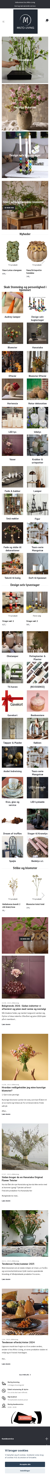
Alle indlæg (24, 1375)
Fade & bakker (12, 491)
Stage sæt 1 (8, 621)
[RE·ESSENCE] (37, 686)
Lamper (37, 491)
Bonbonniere (37, 715)
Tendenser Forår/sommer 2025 (18, 1263)
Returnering (25, 1418)
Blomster (12, 347)
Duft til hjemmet (37, 577)
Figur (37, 518)
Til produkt (13, 265)
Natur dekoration (37, 403)
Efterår (12, 376)
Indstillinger (25, 1471)
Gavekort (12, 715)
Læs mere (6, 1024)
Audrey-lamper (12, 316)
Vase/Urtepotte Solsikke (34, 271)
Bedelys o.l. (37, 861)
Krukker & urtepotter (37, 461)
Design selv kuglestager (37, 318)
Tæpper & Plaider (12, 742)
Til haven (13, 686)
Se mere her (9, 208)
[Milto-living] (25, 21)
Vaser (13, 459)
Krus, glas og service (12, 803)
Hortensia (12, 403)
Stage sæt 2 (32, 621)
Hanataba (37, 347)
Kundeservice (8, 1438)
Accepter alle (25, 1464)
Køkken (37, 742)
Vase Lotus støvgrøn (12, 270)
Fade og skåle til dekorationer (12, 549)
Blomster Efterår (37, 376)
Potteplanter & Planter (37, 658)
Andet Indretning (13, 771)
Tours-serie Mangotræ (37, 549)
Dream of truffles (12, 833)
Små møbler (12, 518)
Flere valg (37, 616)
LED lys (12, 431)
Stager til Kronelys (38, 833)
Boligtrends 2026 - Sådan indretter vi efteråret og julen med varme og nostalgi (24, 1007)
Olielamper (12, 656)
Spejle (12, 861)
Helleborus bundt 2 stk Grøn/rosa (11, 905)
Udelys (37, 431)
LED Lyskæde (38, 801)
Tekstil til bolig (12, 577)
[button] (7, 205)
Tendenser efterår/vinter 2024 (18, 1342)
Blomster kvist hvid (35, 904)
